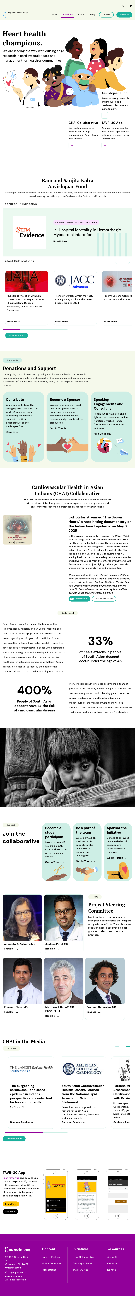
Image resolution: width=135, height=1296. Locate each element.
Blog (92, 14)
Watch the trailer (104, 598)
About (81, 14)
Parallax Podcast (51, 1257)
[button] (127, 262)
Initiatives (67, 14)
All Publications (17, 335)
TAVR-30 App (81, 1270)
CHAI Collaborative (84, 1257)
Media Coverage (51, 1263)
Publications (49, 1270)
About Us (112, 1257)
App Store (10, 1211)
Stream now (81, 598)
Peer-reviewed (11, 1177)
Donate (106, 14)
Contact (124, 14)
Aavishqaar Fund (82, 1263)
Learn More (10, 1204)
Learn (53, 14)
